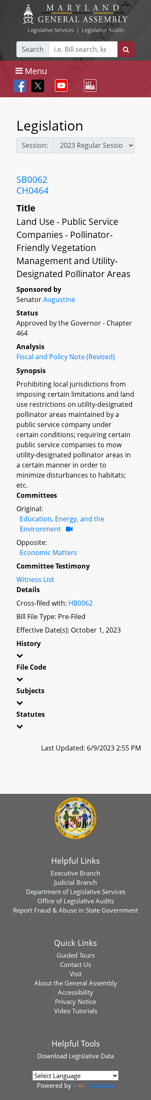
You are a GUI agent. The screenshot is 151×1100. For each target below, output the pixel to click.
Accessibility (75, 992)
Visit (76, 973)
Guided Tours (76, 955)
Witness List (35, 579)
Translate (102, 1085)
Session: (35, 145)
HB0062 (80, 603)
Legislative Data (91, 1056)
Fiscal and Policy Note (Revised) (65, 356)
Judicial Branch (75, 882)
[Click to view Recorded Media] (69, 529)
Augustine (59, 299)
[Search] (126, 49)
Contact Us (75, 964)
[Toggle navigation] (59, 85)
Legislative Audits (103, 30)
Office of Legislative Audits (75, 901)
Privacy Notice (75, 1001)
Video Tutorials (75, 1011)
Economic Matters (48, 552)
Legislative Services (51, 30)
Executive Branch (75, 873)
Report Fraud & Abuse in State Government (75, 910)
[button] (75, 657)
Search (33, 49)
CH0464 (32, 190)
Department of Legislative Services (75, 891)
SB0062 (31, 179)
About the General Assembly (75, 983)
